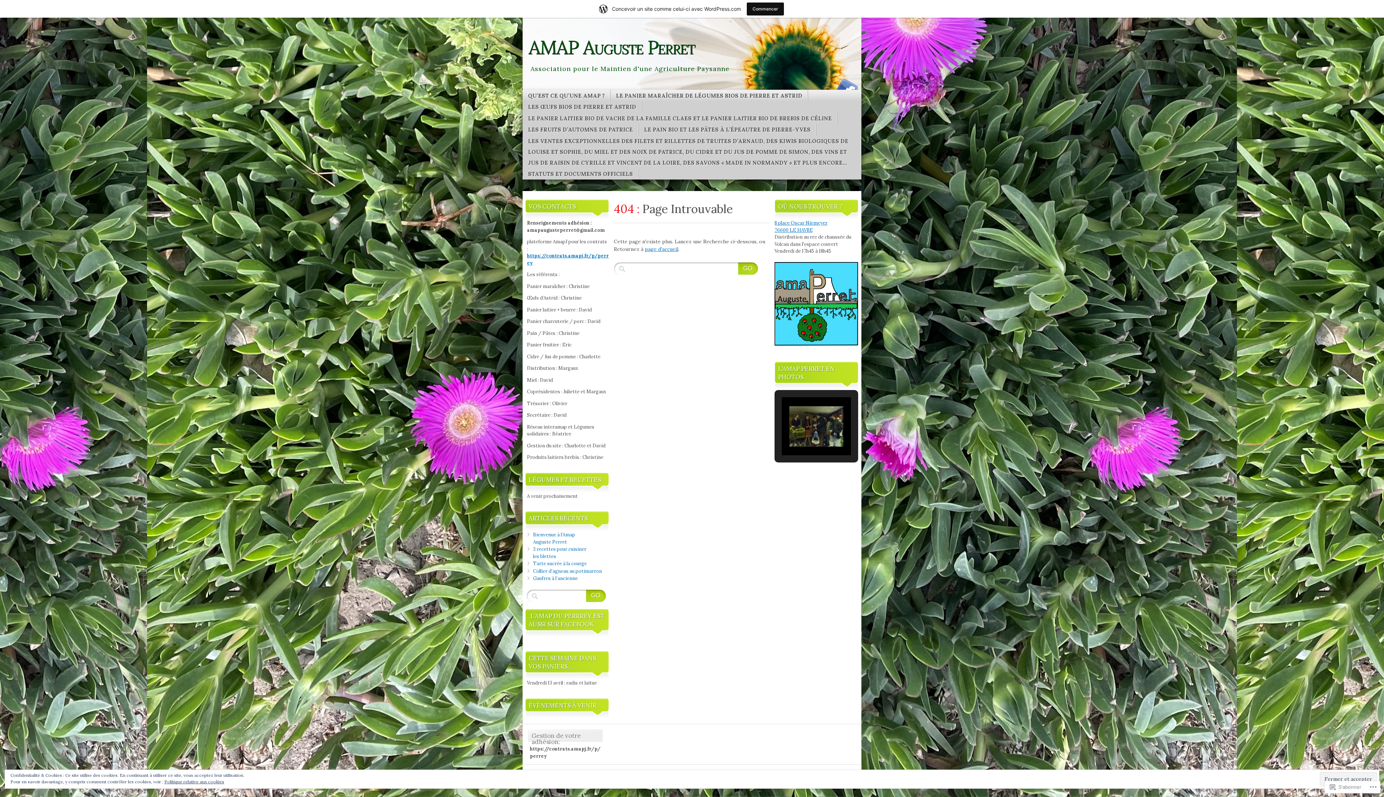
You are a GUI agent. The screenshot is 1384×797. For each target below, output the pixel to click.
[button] (799, 435)
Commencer (765, 9)
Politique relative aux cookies (194, 781)
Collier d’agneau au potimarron (567, 571)
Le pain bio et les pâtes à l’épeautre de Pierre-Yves (727, 129)
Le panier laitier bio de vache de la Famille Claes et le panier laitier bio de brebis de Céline (680, 118)
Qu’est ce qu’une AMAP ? (566, 95)
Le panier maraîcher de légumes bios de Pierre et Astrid (709, 95)
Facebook (846, 87)
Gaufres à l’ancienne (555, 578)
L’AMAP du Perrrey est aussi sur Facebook (566, 620)
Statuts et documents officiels (580, 174)
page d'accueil (661, 249)
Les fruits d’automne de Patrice (580, 129)
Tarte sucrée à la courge (560, 564)
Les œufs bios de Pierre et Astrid (582, 106)
